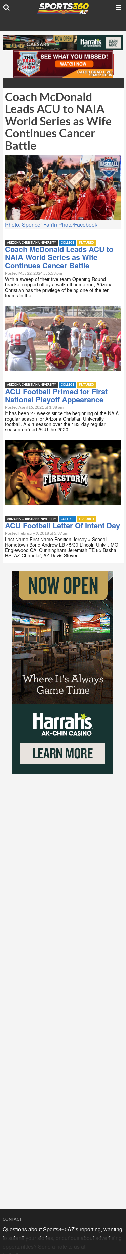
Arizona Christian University (31, 242)
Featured (86, 242)
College (67, 242)
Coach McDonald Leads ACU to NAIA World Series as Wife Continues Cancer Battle (59, 257)
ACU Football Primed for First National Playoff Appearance (56, 395)
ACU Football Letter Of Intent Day (62, 525)
